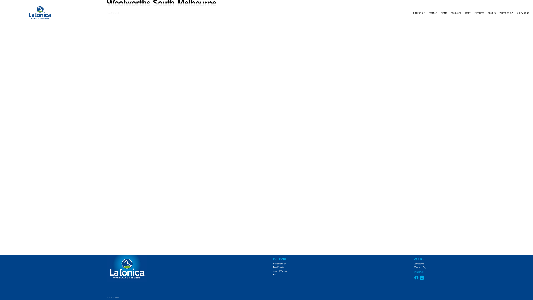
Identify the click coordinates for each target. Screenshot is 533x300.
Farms (444, 13)
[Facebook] (416, 279)
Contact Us (523, 13)
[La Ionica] (40, 13)
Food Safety (278, 267)
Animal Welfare (280, 271)
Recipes (492, 13)
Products (456, 13)
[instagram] (422, 279)
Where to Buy (506, 13)
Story (468, 13)
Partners (479, 13)
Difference (419, 13)
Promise (432, 13)
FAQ (275, 274)
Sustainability (279, 263)
